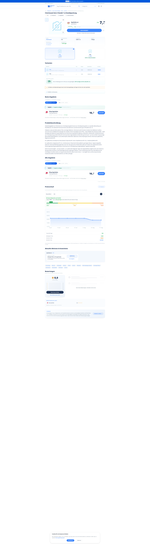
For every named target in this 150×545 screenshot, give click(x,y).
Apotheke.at (74, 22)
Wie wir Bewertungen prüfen (55, 294)
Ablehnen (79, 540)
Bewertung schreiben (55, 292)
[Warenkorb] (99, 6)
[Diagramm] (101, 194)
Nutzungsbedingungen (60, 537)
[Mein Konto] (101, 6)
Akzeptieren (70, 540)
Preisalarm (54, 15)
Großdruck (49, 44)
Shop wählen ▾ (48, 194)
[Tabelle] (104, 194)
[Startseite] (45, 10)
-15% (98, 22)
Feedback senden (97, 313)
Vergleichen (61, 15)
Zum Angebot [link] (72, 258)
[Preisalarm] (103, 30)
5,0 (47, 15)
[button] (46, 19)
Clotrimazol (49, 39)
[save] (63, 20)
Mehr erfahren (83, 117)
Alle (54, 194)
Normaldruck (49, 43)
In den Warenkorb (70, 15)
